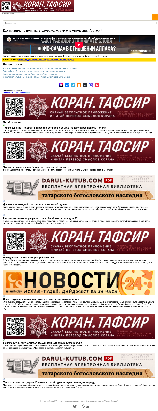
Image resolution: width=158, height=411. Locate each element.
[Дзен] (85, 85)
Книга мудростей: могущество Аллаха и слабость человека (30, 74)
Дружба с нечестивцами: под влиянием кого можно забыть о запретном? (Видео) (40, 68)
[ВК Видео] (97, 85)
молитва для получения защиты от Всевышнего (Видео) (46, 60)
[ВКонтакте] (67, 85)
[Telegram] (73, 85)
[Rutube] (61, 85)
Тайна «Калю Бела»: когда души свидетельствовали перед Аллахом (34, 71)
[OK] (79, 85)
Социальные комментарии (17, 92)
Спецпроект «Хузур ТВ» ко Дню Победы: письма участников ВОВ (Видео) (36, 77)
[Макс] (91, 85)
